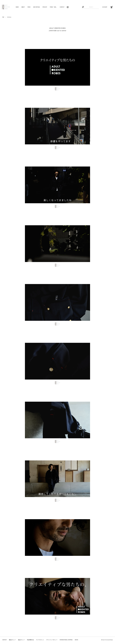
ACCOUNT (104, 7)
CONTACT (4, 640)
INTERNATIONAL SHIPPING (66, 640)
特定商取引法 (30, 640)
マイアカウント (40, 640)
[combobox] (91, 7)
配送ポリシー (12, 640)
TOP (3, 17)
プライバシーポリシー (51, 640)
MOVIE (76, 640)
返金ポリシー (21, 640)
